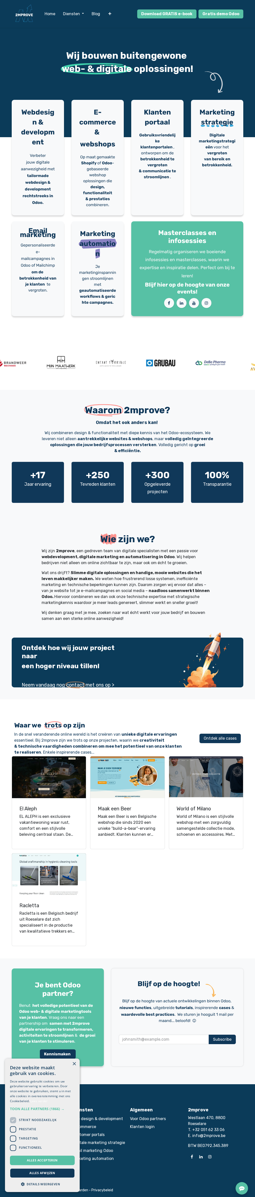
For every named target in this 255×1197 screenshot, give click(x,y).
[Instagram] (206, 303)
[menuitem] (50, 14)
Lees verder (39, 1101)
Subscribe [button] (222, 1039)
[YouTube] (194, 303)
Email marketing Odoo (92, 1150)
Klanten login (142, 1126)
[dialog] (42, 1125)
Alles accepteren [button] (42, 1160)
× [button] (74, 1064)
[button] (42, 1108)
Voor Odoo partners (148, 1118)
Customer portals (88, 1134)
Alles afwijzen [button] (42, 1173)
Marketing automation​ (93, 1158)
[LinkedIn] (182, 303)
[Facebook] (169, 303)
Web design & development (97, 1118)
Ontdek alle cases (220, 738)
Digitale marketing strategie (98, 1142)
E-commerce (84, 1126)
